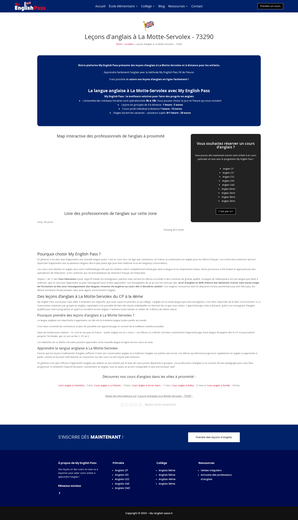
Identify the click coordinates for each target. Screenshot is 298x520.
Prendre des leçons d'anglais (214, 437)
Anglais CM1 (228, 180)
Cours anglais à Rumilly (218, 385)
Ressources (176, 6)
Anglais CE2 (228, 176)
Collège (146, 6)
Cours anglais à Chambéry (71, 385)
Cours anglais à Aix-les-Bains (146, 385)
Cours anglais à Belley (183, 385)
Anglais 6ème (228, 188)
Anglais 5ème (228, 192)
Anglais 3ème (228, 200)
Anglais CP (228, 168)
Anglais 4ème (228, 196)
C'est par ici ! (226, 211)
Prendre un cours (270, 6)
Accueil (100, 6)
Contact (197, 6)
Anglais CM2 (228, 184)
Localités (128, 44)
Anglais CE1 (228, 172)
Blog (161, 6)
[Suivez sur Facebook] (59, 493)
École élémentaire (122, 6)
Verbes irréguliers (211, 470)
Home (119, 44)
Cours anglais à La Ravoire (107, 385)
